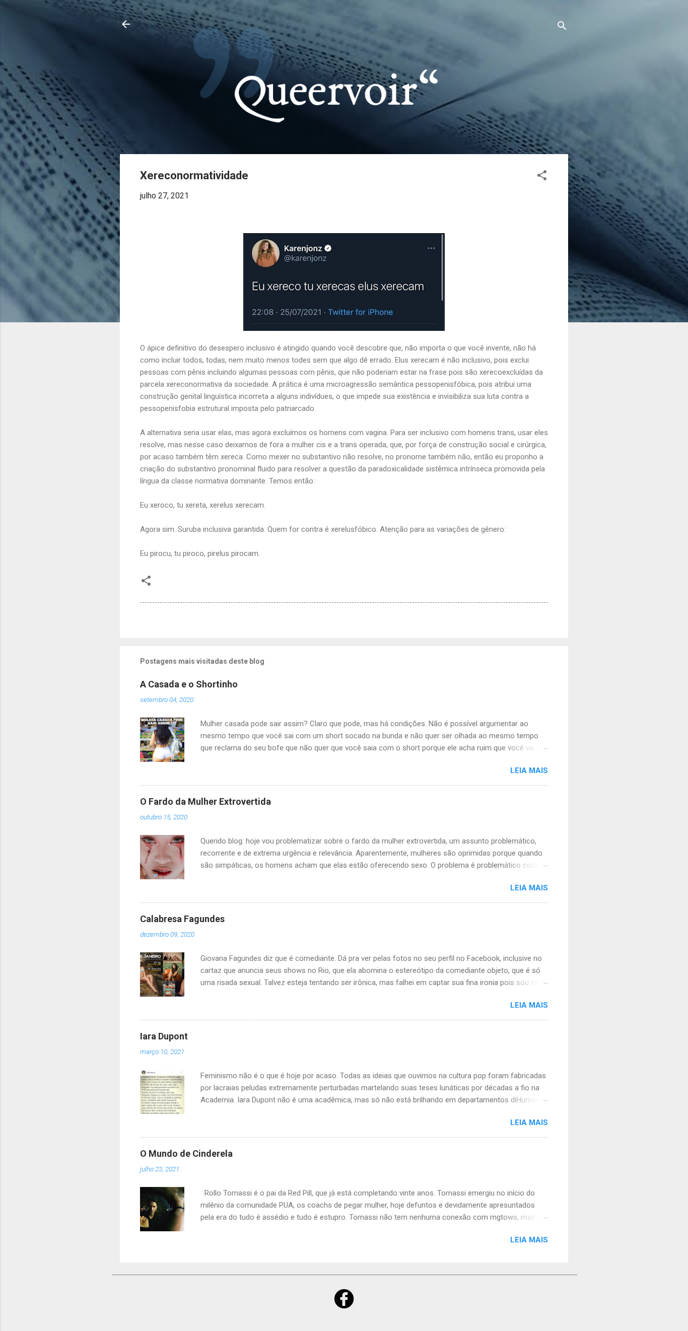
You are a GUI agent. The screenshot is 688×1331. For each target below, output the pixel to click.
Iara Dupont (164, 1036)
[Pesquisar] (562, 27)
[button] (542, 177)
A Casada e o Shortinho (189, 684)
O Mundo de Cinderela (186, 1153)
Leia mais (529, 770)
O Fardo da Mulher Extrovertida (205, 801)
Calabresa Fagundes (182, 919)
